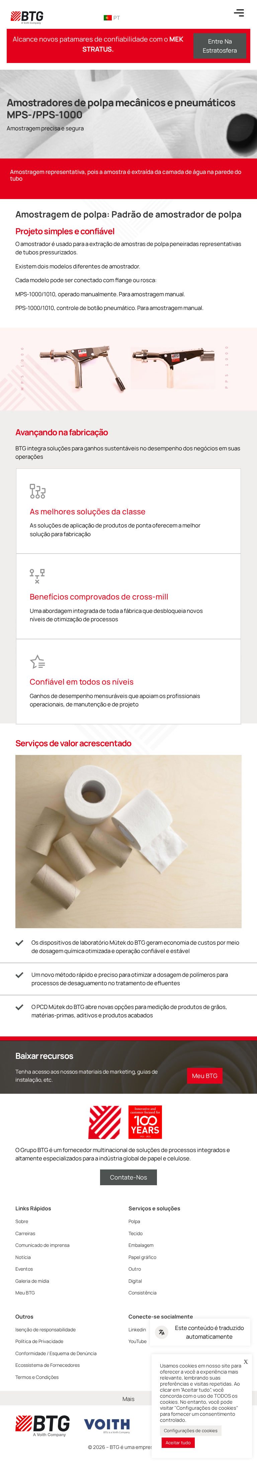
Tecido (135, 1233)
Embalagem (141, 1245)
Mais (128, 1399)
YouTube (137, 1341)
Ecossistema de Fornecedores (47, 1365)
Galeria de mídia (32, 1281)
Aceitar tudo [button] (178, 1443)
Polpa (134, 1221)
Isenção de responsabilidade (45, 1329)
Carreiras (25, 1233)
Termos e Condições (37, 1377)
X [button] (246, 1361)
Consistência (142, 1292)
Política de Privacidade (39, 1341)
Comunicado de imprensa (42, 1245)
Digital (135, 1281)
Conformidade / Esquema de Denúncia (56, 1353)
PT (116, 17)
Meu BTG (25, 1292)
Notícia (23, 1257)
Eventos (24, 1269)
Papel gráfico (142, 1257)
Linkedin (137, 1329)
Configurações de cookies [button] (191, 1430)
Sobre (21, 1221)
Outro (134, 1269)
